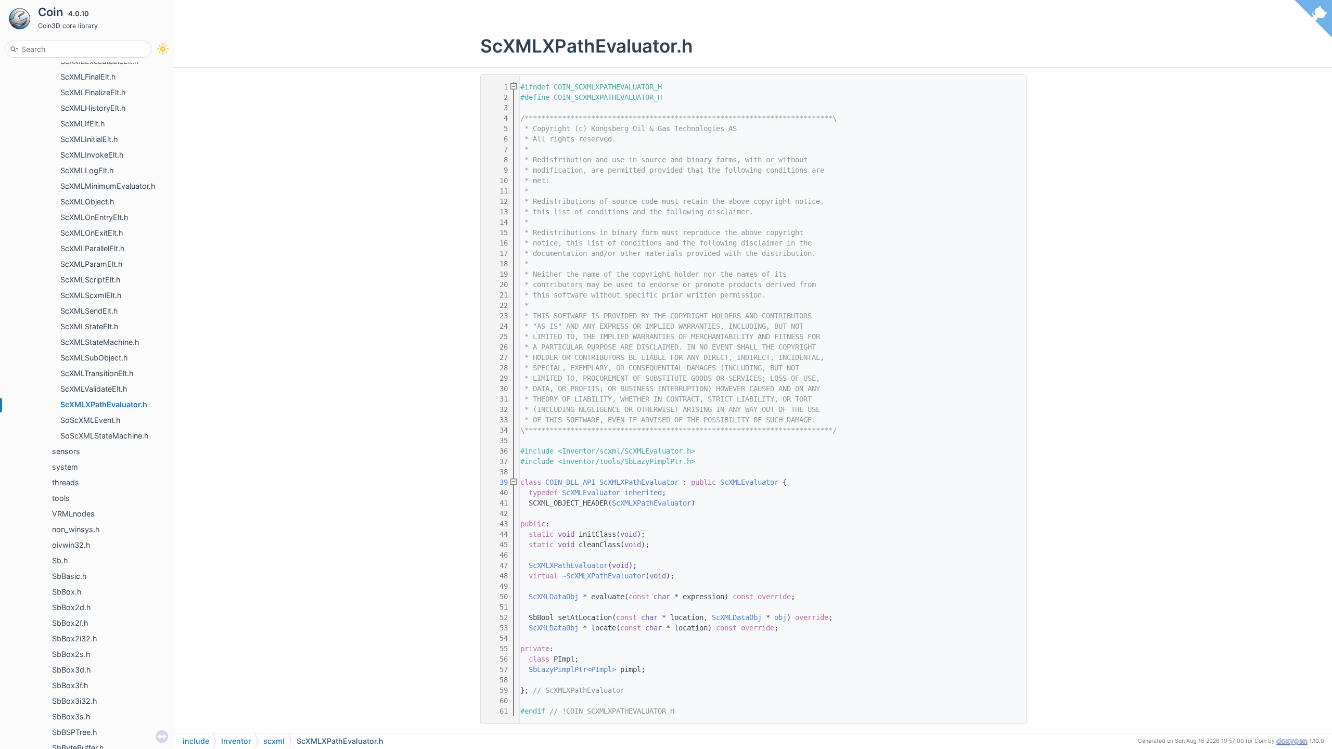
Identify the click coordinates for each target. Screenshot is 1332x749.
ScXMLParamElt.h (91, 264)
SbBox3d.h (71, 669)
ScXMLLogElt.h (87, 170)
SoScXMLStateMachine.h (104, 435)
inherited (643, 492)
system (65, 466)
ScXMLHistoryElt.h (93, 108)
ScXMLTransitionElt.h (97, 373)
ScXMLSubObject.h (94, 357)
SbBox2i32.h (74, 638)
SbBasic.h (69, 576)
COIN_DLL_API (570, 482)
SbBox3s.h (71, 716)
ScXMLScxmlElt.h (91, 295)
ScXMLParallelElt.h (92, 248)
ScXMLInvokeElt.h (92, 154)
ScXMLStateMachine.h (99, 342)
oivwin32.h (71, 544)
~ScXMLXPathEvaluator (603, 576)
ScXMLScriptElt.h (90, 279)
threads (65, 482)
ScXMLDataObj (554, 596)
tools (61, 498)
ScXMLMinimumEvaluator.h (108, 186)
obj (780, 617)
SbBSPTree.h (74, 732)
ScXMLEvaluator (749, 482)
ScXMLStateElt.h (89, 326)
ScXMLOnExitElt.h (91, 232)
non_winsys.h (76, 529)
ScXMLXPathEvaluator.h (103, 404)
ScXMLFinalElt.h (88, 76)
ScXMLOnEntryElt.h (94, 217)
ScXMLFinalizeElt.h (93, 92)
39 (497, 482)
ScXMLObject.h (87, 201)
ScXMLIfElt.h (82, 123)
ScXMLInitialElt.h (89, 139)
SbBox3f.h (70, 685)
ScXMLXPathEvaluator (638, 482)
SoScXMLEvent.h (90, 420)
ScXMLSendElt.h (89, 310)
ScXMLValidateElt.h (93, 388)
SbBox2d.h (71, 607)
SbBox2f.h (70, 622)
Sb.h (60, 560)
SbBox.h (67, 591)
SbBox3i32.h (74, 700)
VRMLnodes (73, 513)
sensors (66, 451)
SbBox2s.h (71, 654)
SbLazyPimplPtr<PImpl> (572, 669)
